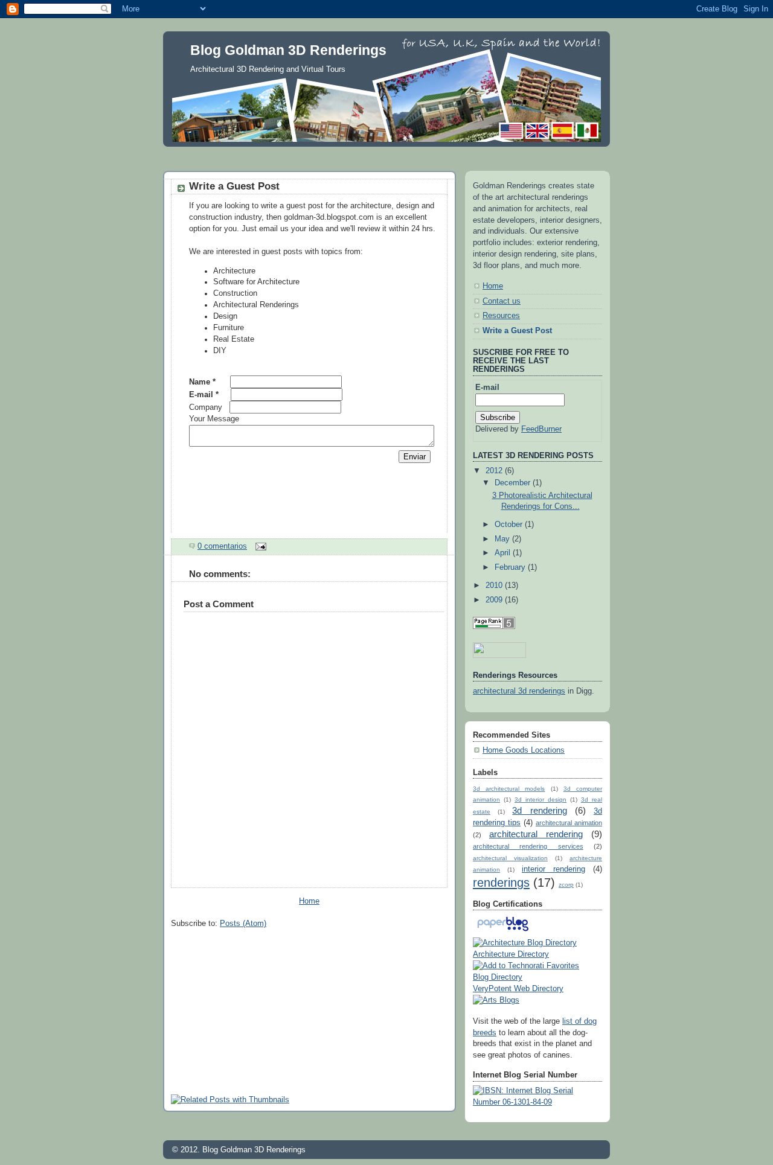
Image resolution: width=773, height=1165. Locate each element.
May (503, 539)
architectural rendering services (528, 846)
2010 (495, 585)
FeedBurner (541, 429)
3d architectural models (509, 788)
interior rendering (553, 869)
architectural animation (569, 822)
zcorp (566, 884)
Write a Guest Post (234, 186)
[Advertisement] (386, 155)
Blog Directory (497, 977)
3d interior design (540, 799)
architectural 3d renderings (519, 691)
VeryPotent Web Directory (518, 989)
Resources (501, 315)
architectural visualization (510, 858)
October (510, 524)
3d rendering (539, 810)
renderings (501, 882)
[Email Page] (259, 546)
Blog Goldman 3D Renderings (288, 50)
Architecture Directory (511, 954)
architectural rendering (536, 834)
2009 (495, 600)
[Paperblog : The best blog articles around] (503, 931)
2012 (495, 471)
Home (309, 901)
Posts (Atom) (243, 923)
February (511, 567)
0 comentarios (222, 546)
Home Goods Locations (524, 750)
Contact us (502, 301)
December (514, 483)
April (504, 553)
